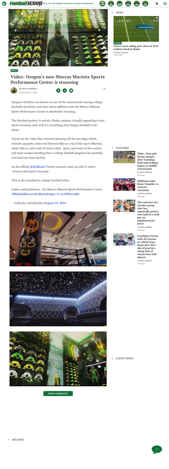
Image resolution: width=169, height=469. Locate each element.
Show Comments (58, 393)
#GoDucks (40, 194)
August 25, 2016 (55, 203)
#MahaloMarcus (22, 194)
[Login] (4, 3)
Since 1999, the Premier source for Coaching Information (68, 4)
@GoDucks (37, 167)
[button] (165, 3)
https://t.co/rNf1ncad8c (63, 194)
